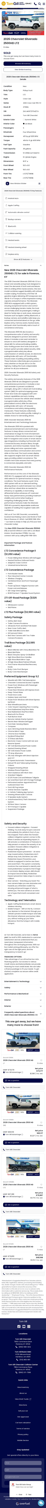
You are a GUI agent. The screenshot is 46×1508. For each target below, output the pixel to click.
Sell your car (23, 1411)
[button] (35, 4)
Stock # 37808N (8, 1182)
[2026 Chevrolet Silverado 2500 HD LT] (23, 1042)
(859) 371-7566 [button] (25, 1372)
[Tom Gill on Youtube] (23, 1326)
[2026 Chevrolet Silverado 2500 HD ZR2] (23, 1104)
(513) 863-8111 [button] (24, 1359)
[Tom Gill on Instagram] (27, 1326)
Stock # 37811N (8, 1058)
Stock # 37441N (8, 1244)
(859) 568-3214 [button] (25, 1347)
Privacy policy (23, 1434)
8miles (40, 1063)
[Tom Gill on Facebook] (18, 1326)
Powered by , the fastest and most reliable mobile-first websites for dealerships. (23, 1497)
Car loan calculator (23, 1422)
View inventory (23, 1387)
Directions (23, 1405)
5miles (40, 1249)
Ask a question (13, 1080)
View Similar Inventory (23, 69)
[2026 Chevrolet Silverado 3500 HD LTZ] (23, 1166)
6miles (40, 1187)
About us (23, 1393)
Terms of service (23, 1428)
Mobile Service (23, 1440)
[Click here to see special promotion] (23, 8)
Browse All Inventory (23, 64)
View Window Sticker (18, 183)
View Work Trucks (22, 1399)
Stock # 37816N (8, 1120)
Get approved (23, 1417)
